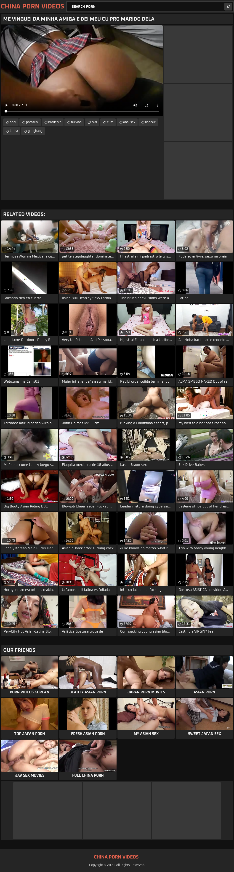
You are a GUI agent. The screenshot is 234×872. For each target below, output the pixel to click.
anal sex (129, 122)
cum (110, 122)
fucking (76, 122)
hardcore (54, 122)
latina (14, 131)
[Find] (228, 7)
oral (94, 122)
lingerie (150, 122)
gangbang (35, 131)
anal (13, 122)
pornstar (32, 122)
